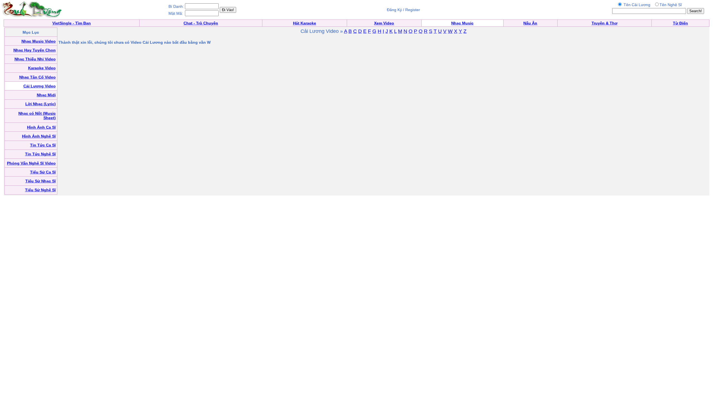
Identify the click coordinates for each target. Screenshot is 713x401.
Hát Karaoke (304, 23)
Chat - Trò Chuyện (201, 23)
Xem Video (384, 23)
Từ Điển (680, 23)
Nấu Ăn (530, 23)
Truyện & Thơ (604, 23)
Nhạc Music (462, 23)
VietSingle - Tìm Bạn (71, 23)
